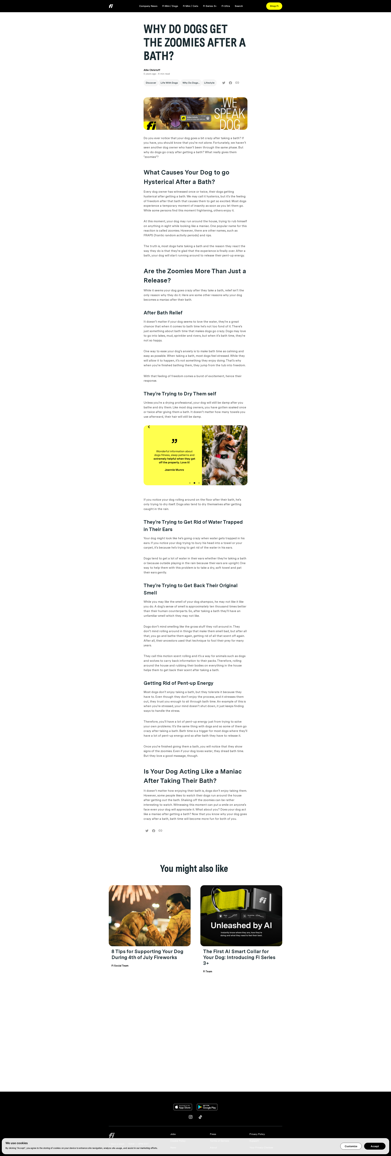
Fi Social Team (119, 965)
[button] (149, 458)
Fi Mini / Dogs (170, 6)
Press (213, 1134)
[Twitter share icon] (223, 82)
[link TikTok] (200, 1117)
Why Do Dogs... (191, 82)
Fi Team (207, 971)
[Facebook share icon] (230, 82)
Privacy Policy (257, 1134)
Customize (351, 1146)
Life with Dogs (169, 82)
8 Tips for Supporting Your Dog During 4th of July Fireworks (147, 954)
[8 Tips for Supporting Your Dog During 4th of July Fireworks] (150, 915)
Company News (148, 6)
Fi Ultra (226, 6)
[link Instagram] (191, 1117)
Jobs (173, 1134)
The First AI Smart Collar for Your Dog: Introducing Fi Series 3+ (239, 957)
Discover (151, 82)
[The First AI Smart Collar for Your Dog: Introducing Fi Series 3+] (241, 915)
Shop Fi (274, 6)
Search (239, 6)
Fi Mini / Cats (190, 6)
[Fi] (138, 1135)
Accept (375, 1146)
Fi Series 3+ (210, 6)
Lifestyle (209, 82)
